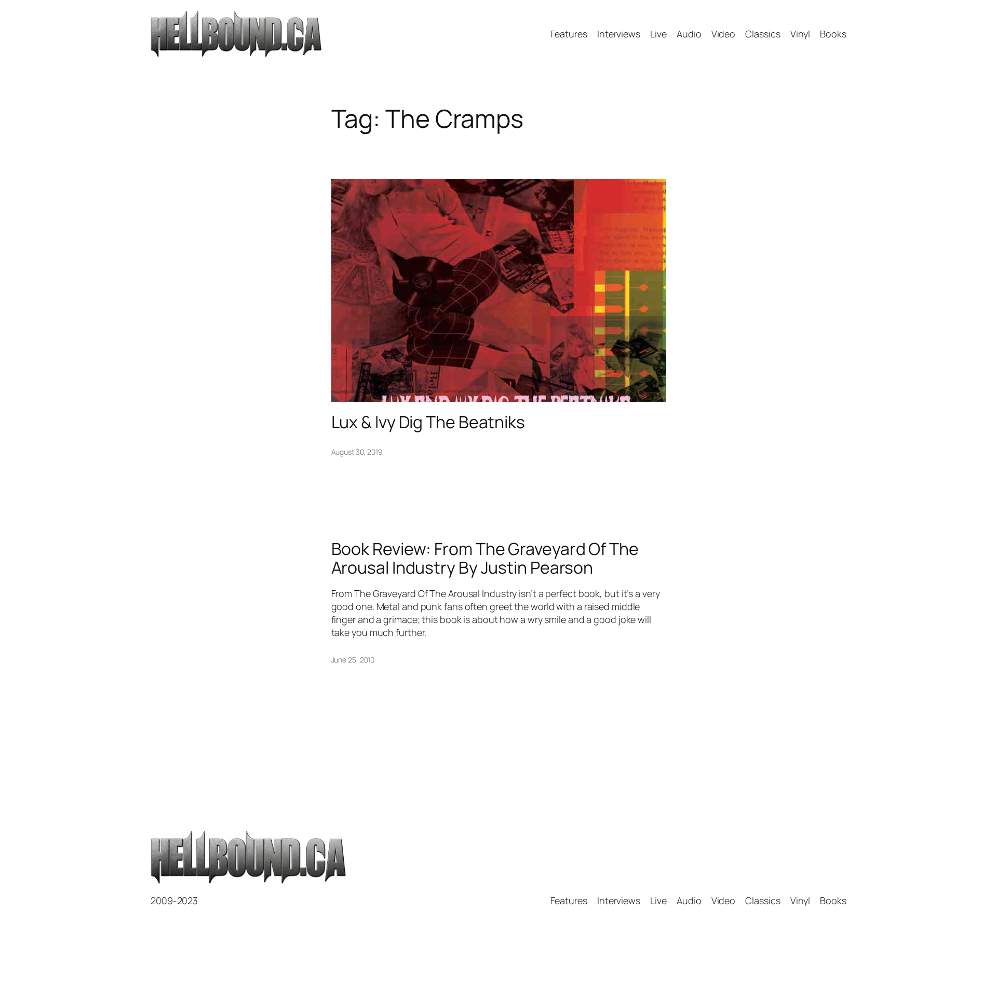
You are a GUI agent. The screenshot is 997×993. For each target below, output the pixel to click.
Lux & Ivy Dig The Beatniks (428, 422)
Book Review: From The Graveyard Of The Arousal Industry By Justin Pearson (485, 558)
